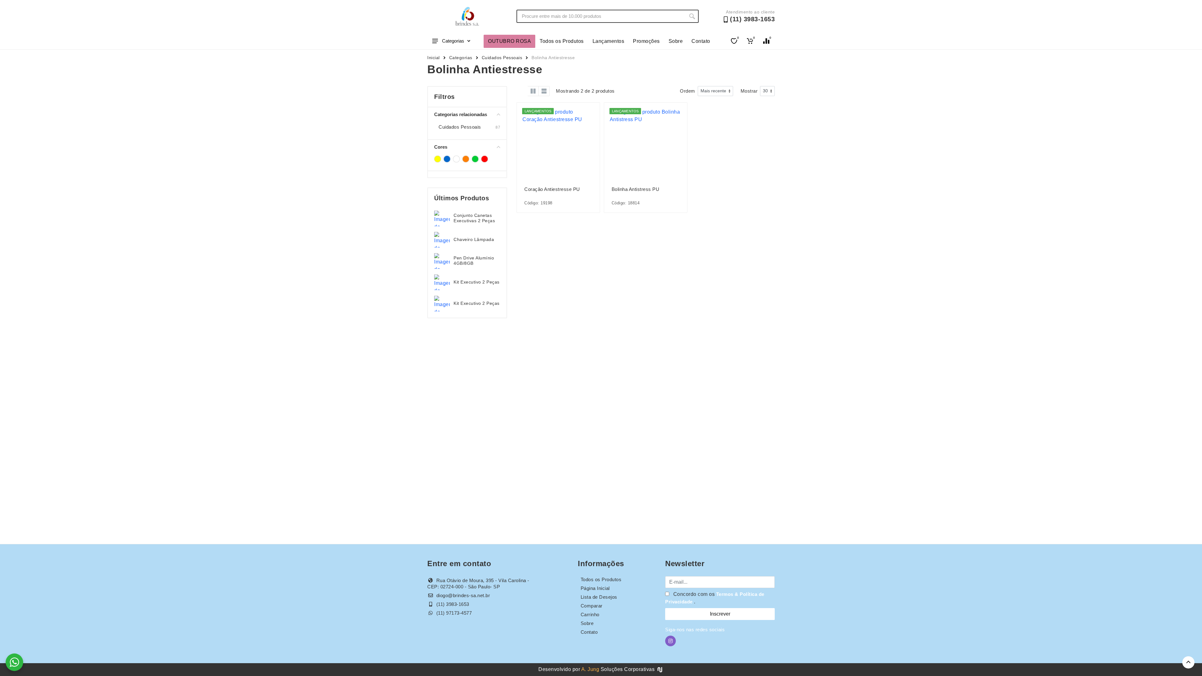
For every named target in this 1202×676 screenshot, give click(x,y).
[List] (544, 91)
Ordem (687, 91)
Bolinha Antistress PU (636, 189)
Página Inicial (595, 588)
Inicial (433, 57)
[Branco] (456, 159)
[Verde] (475, 159)
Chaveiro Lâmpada (474, 239)
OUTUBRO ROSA (509, 41)
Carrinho (590, 614)
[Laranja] (465, 159)
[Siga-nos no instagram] (670, 641)
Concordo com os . (714, 598)
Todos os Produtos (562, 41)
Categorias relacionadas (460, 114)
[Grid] (522, 91)
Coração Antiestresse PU (552, 189)
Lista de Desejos (599, 597)
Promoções (646, 41)
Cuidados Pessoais (502, 57)
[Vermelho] (484, 159)
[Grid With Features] (533, 91)
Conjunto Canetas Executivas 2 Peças (474, 218)
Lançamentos (608, 41)
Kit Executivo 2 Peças (477, 281)
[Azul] (447, 159)
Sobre (676, 41)
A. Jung (590, 669)
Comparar (592, 605)
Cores (440, 147)
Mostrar (749, 91)
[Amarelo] (437, 159)
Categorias (453, 41)
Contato (700, 41)
